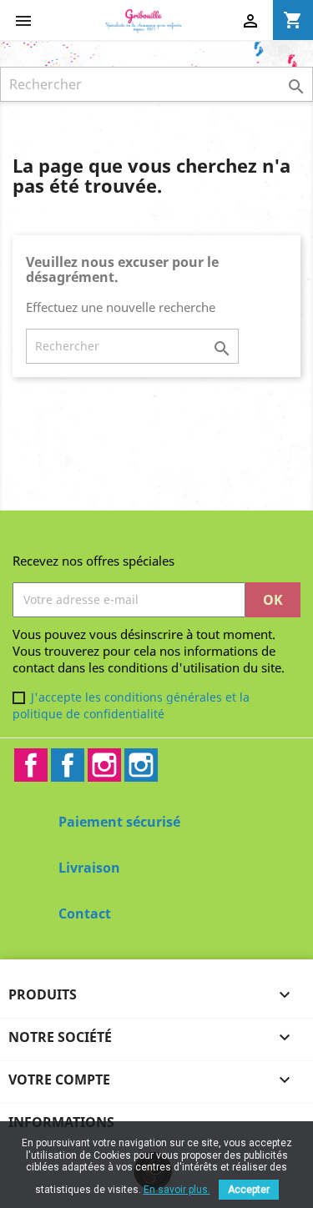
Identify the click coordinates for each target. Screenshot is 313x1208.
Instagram (104, 765)
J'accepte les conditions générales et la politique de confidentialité (131, 705)
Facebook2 (67, 765)
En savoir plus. (177, 1189)
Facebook (31, 765)
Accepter (249, 1189)
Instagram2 (141, 765)
